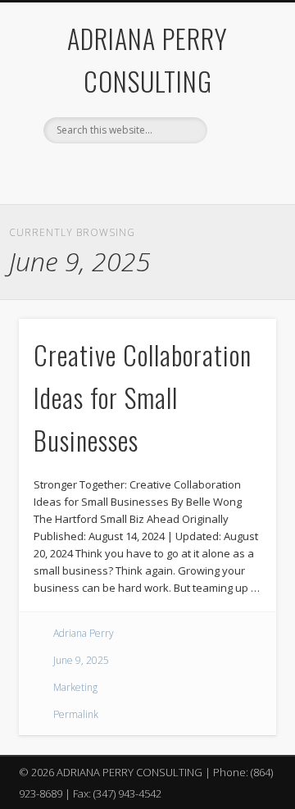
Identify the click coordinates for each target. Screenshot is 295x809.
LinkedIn (179, 171)
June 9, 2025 (81, 660)
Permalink (75, 714)
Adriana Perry (83, 633)
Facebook (111, 171)
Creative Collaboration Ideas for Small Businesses (143, 397)
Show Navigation (237, 147)
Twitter (145, 171)
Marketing (75, 687)
